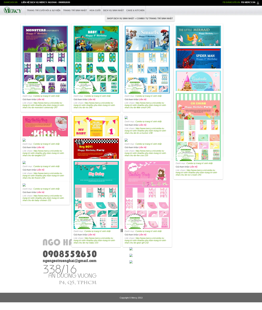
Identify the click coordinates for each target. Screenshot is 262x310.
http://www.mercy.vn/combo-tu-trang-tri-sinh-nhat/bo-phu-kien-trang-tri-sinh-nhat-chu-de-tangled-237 (43, 153)
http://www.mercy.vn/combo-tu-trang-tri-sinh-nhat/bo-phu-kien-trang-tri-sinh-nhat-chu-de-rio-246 (94, 105)
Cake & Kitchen (135, 10)
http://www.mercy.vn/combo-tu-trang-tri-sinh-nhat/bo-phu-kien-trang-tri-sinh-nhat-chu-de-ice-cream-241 (197, 172)
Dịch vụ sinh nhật (113, 10)
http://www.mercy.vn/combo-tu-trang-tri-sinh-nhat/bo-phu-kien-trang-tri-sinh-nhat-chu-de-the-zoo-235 (145, 153)
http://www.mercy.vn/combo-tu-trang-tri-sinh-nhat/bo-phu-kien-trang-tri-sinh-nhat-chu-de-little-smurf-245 (145, 105)
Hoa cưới (95, 10)
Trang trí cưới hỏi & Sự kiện (43, 10)
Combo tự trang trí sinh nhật (155, 18)
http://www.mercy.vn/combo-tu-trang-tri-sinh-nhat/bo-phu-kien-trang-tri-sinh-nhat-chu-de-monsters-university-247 (43, 105)
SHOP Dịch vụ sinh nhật (120, 18)
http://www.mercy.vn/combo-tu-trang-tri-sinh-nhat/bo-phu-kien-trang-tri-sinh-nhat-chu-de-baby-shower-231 (43, 198)
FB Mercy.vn (248, 2)
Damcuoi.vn (10, 2)
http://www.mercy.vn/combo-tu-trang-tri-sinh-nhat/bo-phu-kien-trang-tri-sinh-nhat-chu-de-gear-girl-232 (145, 240)
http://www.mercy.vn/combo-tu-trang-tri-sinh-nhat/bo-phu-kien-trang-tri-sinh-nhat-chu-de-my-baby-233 (94, 240)
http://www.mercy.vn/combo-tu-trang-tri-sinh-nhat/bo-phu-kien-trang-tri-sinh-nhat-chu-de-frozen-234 (43, 175)
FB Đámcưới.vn (231, 2)
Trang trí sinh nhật (75, 10)
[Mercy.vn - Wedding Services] (12, 10)
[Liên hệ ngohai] (258, 2)
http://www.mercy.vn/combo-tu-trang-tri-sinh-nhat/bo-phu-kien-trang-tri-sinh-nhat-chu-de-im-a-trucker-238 (145, 130)
